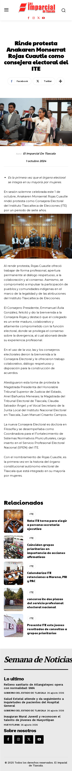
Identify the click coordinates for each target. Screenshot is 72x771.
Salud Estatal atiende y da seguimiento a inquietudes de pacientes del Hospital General (34, 702)
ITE (36, 34)
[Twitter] (38, 18)
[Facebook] (28, 18)
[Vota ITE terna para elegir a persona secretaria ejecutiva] (13, 521)
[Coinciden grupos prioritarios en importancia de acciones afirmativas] (13, 547)
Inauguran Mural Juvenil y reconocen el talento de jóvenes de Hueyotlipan (32, 718)
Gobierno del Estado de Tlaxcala (25, 693)
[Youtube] (43, 18)
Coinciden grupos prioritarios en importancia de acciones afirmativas (46, 551)
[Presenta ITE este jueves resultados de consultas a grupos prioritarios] (13, 625)
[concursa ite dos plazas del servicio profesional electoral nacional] (13, 599)
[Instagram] (33, 18)
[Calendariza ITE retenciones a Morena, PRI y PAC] (13, 573)
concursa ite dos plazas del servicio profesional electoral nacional (45, 603)
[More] (60, 81)
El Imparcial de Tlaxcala (39, 153)
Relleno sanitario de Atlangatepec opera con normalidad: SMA (33, 686)
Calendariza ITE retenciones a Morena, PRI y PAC (47, 577)
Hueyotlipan (12, 724)
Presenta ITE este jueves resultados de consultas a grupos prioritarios (47, 629)
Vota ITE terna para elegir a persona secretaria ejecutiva (47, 525)
